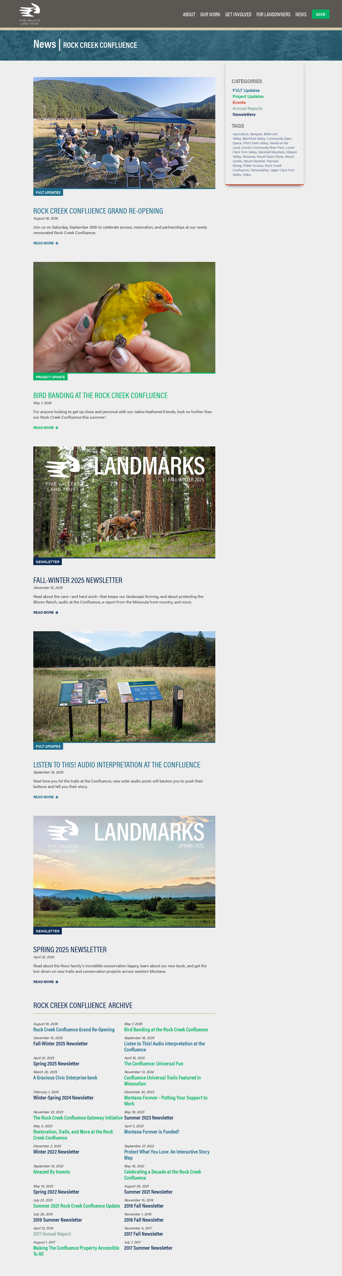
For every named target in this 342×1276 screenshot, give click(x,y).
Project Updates (248, 96)
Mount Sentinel (254, 160)
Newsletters (244, 114)
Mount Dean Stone (270, 156)
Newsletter (47, 561)
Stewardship (259, 170)
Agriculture (241, 133)
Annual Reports (248, 108)
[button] (189, 14)
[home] (30, 14)
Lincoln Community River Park (262, 147)
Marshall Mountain (271, 151)
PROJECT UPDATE (50, 376)
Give (320, 14)
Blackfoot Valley (254, 138)
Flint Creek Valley (255, 142)
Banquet (256, 133)
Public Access (253, 165)
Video (247, 174)
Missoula (249, 156)
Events (239, 102)
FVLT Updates (48, 192)
